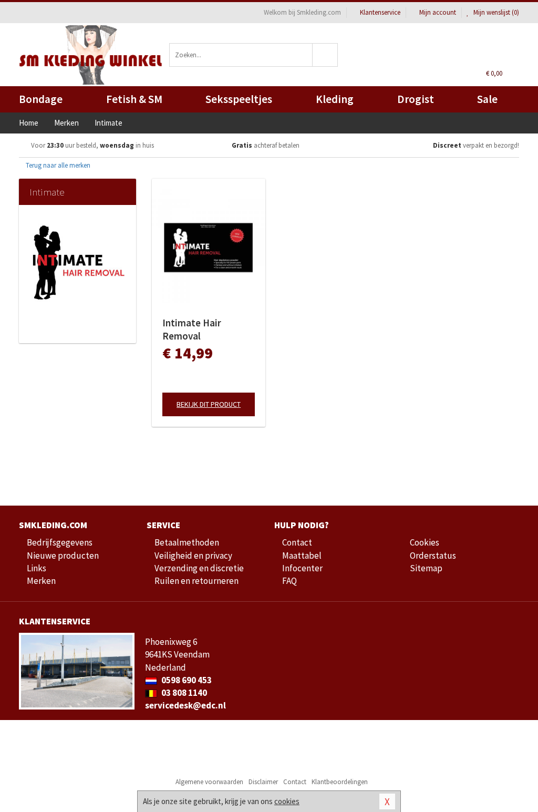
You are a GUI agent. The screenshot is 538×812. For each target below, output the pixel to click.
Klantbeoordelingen (340, 781)
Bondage (41, 99)
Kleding (335, 99)
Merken (41, 581)
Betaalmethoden (186, 542)
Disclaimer (263, 781)
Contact (297, 542)
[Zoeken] (325, 55)
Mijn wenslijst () (495, 12)
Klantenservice (380, 12)
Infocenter (302, 568)
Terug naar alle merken (57, 165)
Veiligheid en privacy (193, 555)
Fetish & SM (134, 99)
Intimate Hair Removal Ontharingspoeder (202, 329)
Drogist (415, 99)
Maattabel (302, 555)
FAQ (289, 581)
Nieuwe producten (63, 555)
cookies (286, 801)
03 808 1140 (183, 692)
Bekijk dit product (209, 404)
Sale (487, 99)
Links (36, 568)
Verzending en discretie (199, 568)
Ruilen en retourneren (196, 581)
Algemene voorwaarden (209, 781)
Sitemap (426, 568)
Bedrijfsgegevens (59, 542)
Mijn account (437, 12)
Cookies (424, 542)
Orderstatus (433, 555)
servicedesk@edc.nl (185, 705)
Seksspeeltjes (238, 99)
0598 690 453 (186, 680)
